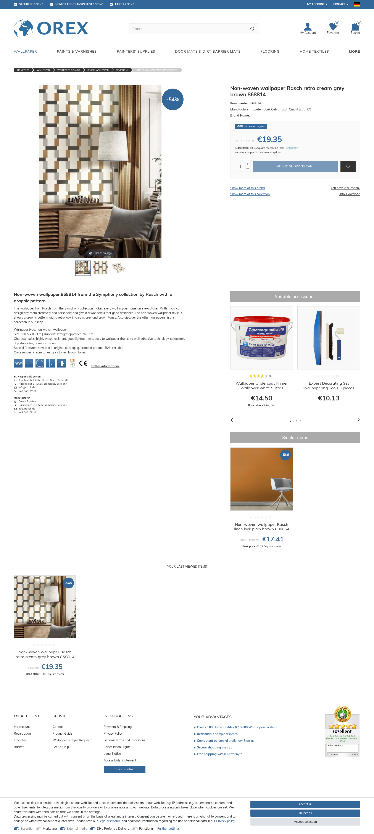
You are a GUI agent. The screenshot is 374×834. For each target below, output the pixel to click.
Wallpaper (25, 51)
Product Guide (62, 733)
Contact (339, 4)
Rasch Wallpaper (98, 70)
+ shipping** (291, 147)
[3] (118, 269)
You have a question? (345, 188)
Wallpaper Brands (68, 70)
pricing (79, 4)
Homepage (23, 70)
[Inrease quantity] (247, 164)
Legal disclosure (109, 821)
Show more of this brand (247, 188)
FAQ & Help (61, 747)
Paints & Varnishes (77, 51)
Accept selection (305, 822)
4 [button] (300, 421)
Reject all (305, 813)
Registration (22, 733)
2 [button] (293, 421)
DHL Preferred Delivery (113, 829)
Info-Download (349, 194)
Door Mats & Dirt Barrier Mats (208, 51)
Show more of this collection (250, 194)
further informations (105, 366)
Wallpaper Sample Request (72, 740)
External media (77, 829)
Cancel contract (124, 769)
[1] (83, 269)
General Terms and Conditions (124, 740)
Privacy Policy (113, 733)
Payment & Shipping (118, 727)
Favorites (20, 740)
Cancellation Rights (117, 747)
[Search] (252, 28)
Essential (27, 829)
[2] (100, 269)
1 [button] (290, 421)
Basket (19, 747)
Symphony (122, 70)
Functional (146, 829)
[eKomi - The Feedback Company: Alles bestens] (342, 731)
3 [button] (296, 421)
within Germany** (219, 754)
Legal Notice (112, 754)
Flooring (270, 51)
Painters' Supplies (136, 51)
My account (315, 4)
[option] (261, 356)
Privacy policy (225, 821)
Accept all (305, 804)
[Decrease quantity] (247, 168)
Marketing (50, 829)
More (354, 51)
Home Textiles (314, 51)
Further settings (168, 829)
